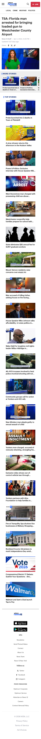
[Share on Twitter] (11, 45)
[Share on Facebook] (8, 45)
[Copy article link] (15, 45)
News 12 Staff (6, 39)
